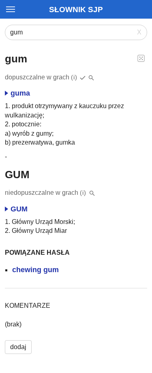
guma (20, 93)
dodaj (18, 346)
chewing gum (35, 270)
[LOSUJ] (141, 57)
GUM (19, 209)
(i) (74, 77)
